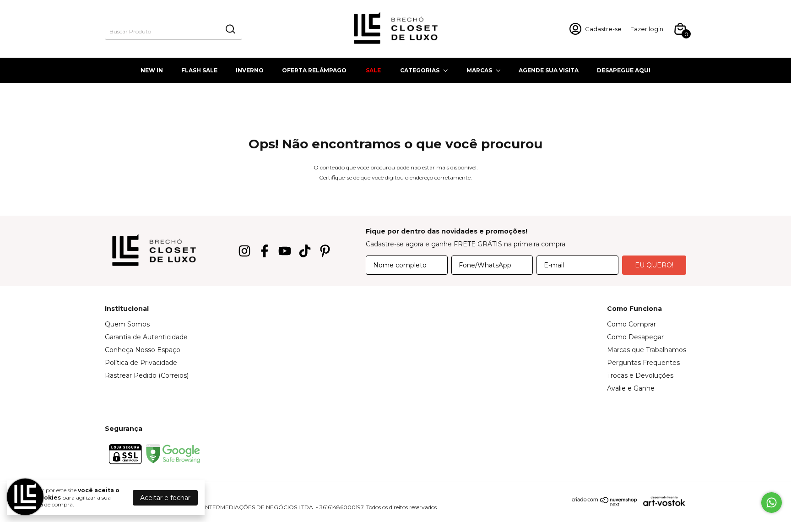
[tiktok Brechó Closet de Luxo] (305, 251)
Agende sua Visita (549, 70)
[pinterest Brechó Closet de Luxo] (325, 251)
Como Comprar (631, 324)
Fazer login (646, 29)
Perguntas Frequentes (643, 363)
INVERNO (250, 70)
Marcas (479, 70)
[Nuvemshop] (605, 504)
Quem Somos (127, 324)
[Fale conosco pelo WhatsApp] (771, 502)
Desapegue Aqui (623, 70)
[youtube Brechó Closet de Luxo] (285, 251)
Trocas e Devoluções (640, 375)
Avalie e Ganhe (631, 388)
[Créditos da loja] (662, 501)
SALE (373, 70)
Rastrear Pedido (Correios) (147, 375)
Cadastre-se (603, 29)
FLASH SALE (199, 70)
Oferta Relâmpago (314, 70)
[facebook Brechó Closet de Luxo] (265, 251)
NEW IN (152, 70)
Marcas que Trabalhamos (646, 350)
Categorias (419, 70)
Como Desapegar (635, 337)
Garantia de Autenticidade (146, 337)
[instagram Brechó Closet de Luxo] (244, 251)
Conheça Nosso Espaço (142, 350)
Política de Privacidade (141, 363)
